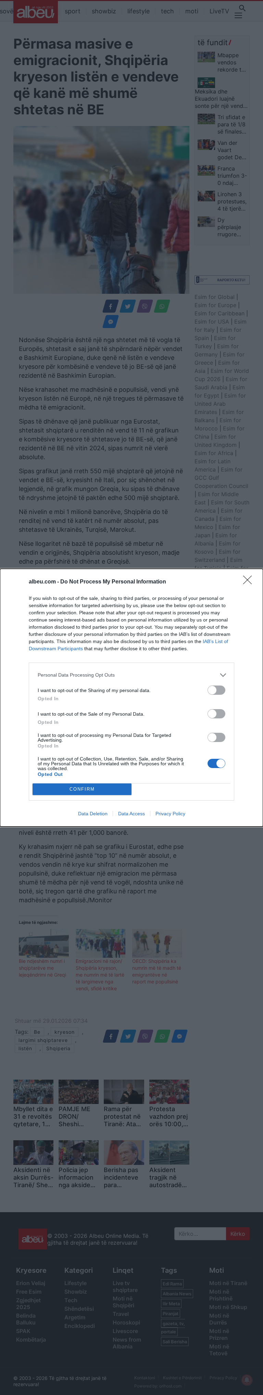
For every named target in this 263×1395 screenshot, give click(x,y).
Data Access (131, 813)
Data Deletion (93, 813)
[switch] (216, 690)
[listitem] (131, 675)
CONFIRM (82, 789)
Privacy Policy (170, 813)
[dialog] (131, 698)
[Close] (249, 582)
